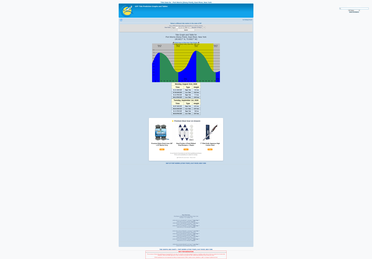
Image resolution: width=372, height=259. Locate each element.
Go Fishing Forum (247, 19)
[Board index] (127, 10)
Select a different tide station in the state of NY (186, 23)
